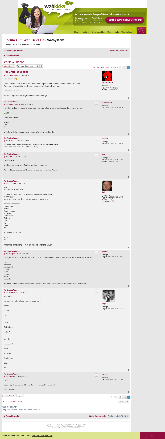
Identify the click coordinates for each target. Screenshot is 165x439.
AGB (74, 424)
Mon (103, 155)
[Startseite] (59, 8)
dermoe (105, 139)
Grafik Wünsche (13, 62)
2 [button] (125, 67)
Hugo (104, 304)
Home (76, 32)
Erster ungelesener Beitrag (101, 67)
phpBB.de (76, 428)
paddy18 (105, 252)
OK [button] (152, 436)
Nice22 (104, 374)
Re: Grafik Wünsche (16, 71)
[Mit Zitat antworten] (96, 72)
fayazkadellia (107, 102)
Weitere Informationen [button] (42, 435)
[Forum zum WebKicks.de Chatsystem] (141, 30)
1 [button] (122, 67)
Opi (103, 192)
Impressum (68, 424)
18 (110, 85)
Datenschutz (81, 424)
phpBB (58, 426)
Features (85, 32)
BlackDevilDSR (107, 82)
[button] (120, 67)
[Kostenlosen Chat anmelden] (125, 20)
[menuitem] (20, 51)
